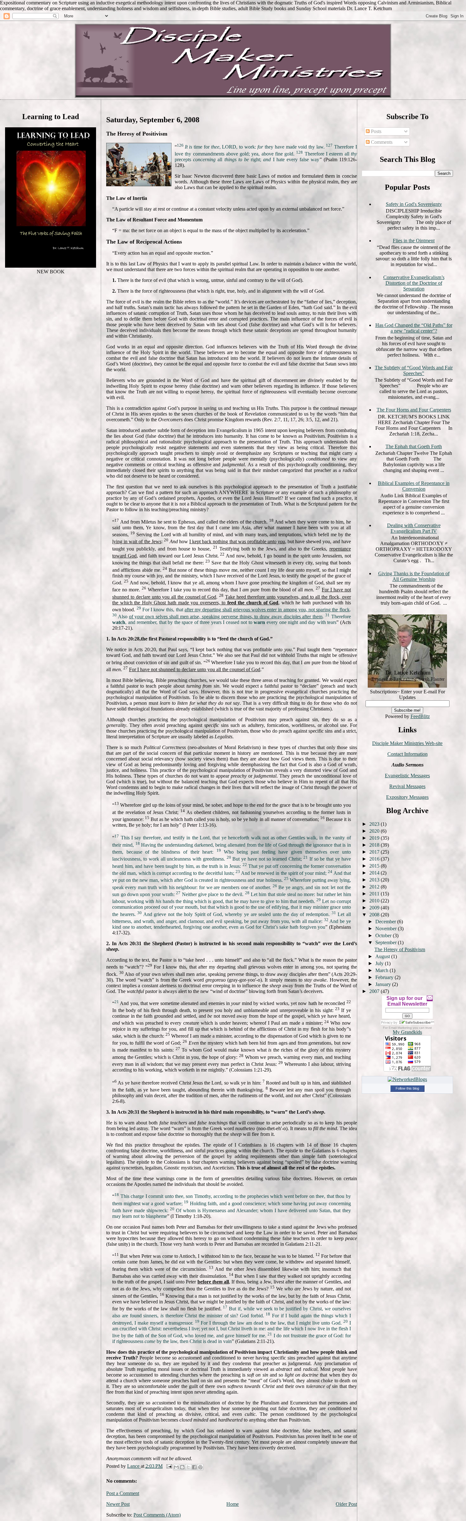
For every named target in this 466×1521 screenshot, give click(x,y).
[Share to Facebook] (194, 1467)
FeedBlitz (420, 716)
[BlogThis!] (182, 1467)
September (386, 942)
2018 (375, 845)
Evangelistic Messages (407, 775)
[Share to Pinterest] (200, 1467)
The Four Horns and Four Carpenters (414, 409)
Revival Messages (407, 786)
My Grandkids (407, 1032)
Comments (381, 142)
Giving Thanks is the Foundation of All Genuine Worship (414, 576)
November (386, 928)
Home (232, 1504)
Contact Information (407, 754)
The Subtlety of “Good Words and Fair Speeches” (414, 370)
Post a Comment (122, 1493)
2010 (375, 900)
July (380, 963)
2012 (375, 886)
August (383, 956)
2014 (375, 872)
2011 (375, 893)
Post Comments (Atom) (157, 1515)
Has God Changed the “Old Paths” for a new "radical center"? (413, 328)
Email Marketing (400, 1027)
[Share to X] (188, 1467)
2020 (375, 831)
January (383, 984)
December (386, 921)
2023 (375, 824)
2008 (375, 914)
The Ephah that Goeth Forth (413, 446)
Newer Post (118, 1504)
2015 (375, 866)
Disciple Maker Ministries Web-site (407, 743)
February (385, 977)
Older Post (346, 1504)
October (384, 935)
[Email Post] (168, 1466)
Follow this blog (407, 1088)
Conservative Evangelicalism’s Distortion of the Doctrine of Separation (413, 283)
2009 (375, 907)
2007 (375, 991)
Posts (375, 131)
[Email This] (176, 1467)
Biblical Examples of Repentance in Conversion (414, 486)
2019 (375, 838)
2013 (375, 879)
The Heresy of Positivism (399, 949)
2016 (375, 859)
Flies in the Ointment (414, 240)
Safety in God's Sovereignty (414, 204)
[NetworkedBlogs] (407, 1079)
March (382, 970)
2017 (375, 852)
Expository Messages (407, 797)
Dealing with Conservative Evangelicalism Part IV (414, 528)
